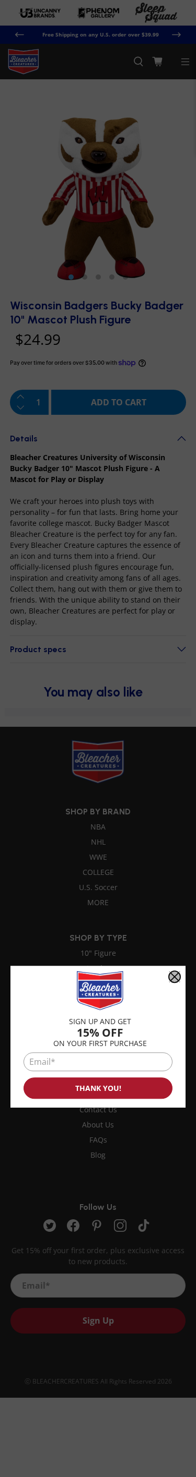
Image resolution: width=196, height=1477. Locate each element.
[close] (174, 976)
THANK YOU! (98, 1088)
